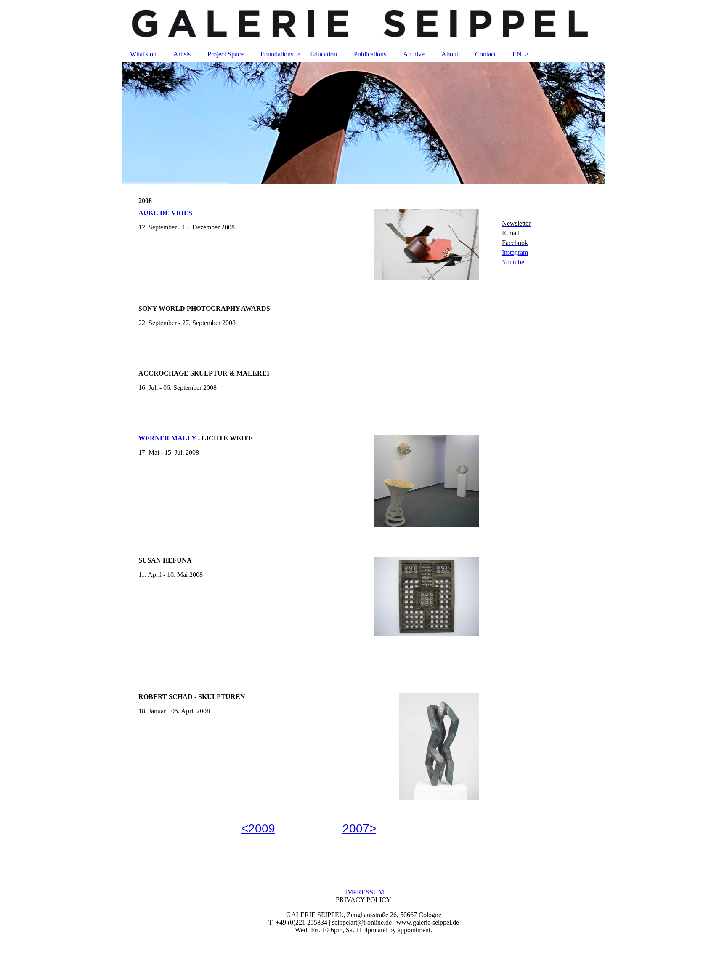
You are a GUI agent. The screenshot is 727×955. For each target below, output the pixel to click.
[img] (363, 23)
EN (517, 54)
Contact (485, 54)
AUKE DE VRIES (165, 212)
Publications (370, 54)
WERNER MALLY (167, 438)
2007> (359, 828)
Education (323, 54)
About (449, 54)
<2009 (258, 828)
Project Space (225, 54)
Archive (414, 54)
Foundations (276, 54)
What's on (143, 54)
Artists (182, 54)
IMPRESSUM (363, 892)
